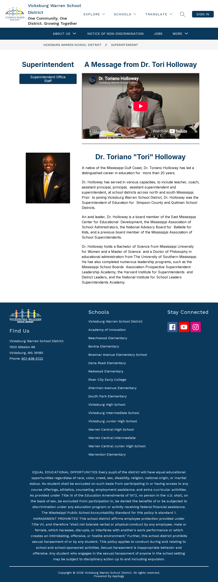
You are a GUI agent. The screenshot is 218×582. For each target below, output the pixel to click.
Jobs (158, 34)
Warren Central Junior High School (117, 446)
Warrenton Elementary (107, 454)
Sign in (202, 14)
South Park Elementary (107, 396)
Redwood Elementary (105, 371)
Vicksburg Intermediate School (113, 413)
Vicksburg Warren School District (72, 44)
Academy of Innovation (107, 330)
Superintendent (124, 44)
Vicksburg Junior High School (112, 421)
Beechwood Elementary (107, 338)
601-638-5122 (32, 358)
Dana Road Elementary (107, 363)
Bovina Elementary (103, 346)
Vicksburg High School (106, 404)
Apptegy (118, 576)
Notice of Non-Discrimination (115, 34)
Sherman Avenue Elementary (112, 388)
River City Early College (107, 380)
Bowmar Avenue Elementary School (117, 355)
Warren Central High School (111, 429)
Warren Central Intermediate (112, 438)
